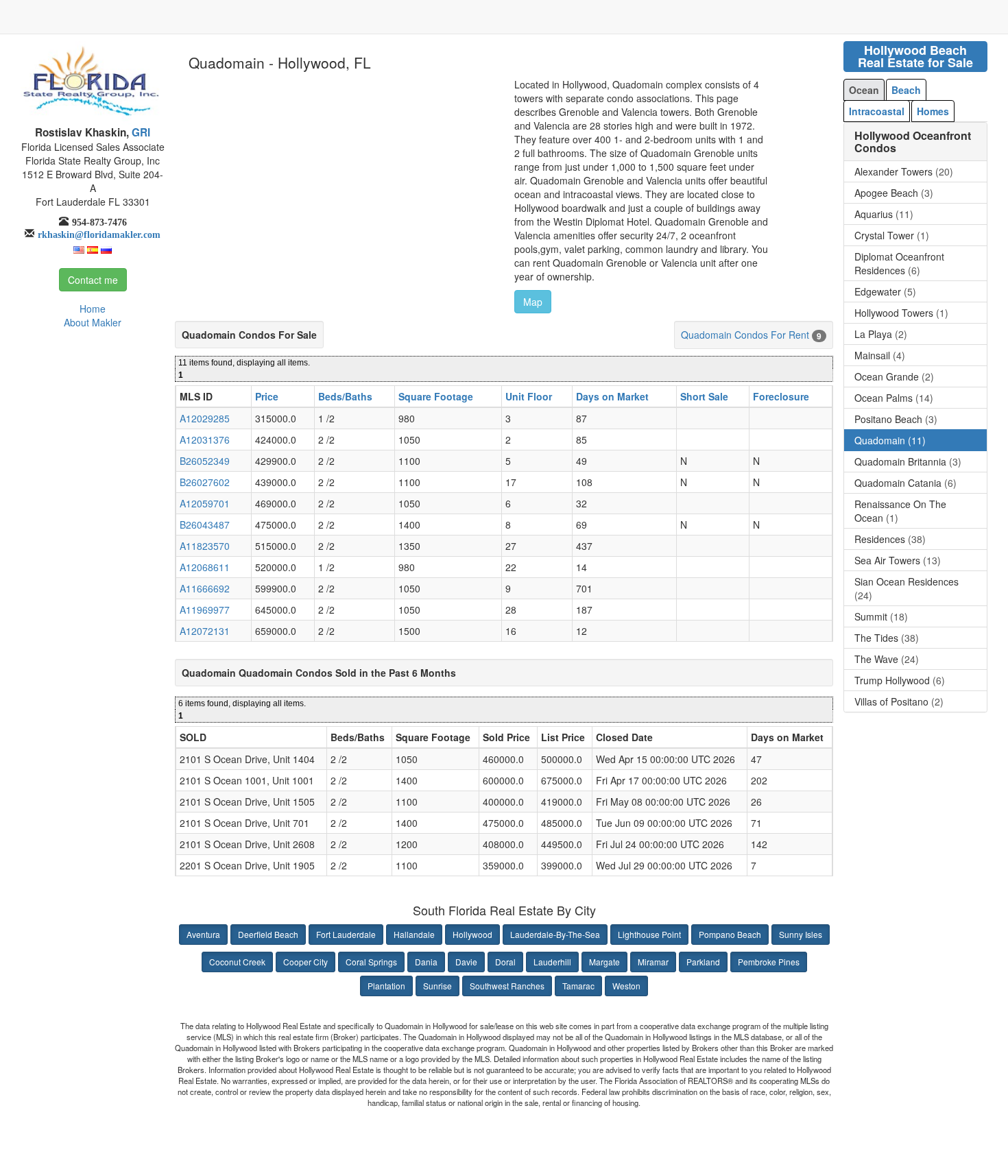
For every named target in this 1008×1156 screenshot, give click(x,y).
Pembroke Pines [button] (769, 961)
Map (532, 302)
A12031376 (205, 439)
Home (93, 308)
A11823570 (205, 546)
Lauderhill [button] (552, 961)
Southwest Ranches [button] (507, 985)
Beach (906, 90)
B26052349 (205, 461)
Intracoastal (876, 111)
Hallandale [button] (414, 934)
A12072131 (205, 631)
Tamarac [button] (578, 985)
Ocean (864, 90)
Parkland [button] (703, 961)
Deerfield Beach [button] (268, 934)
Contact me (93, 280)
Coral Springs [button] (371, 961)
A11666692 (205, 588)
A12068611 (205, 567)
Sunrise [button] (437, 985)
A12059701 (205, 503)
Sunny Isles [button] (800, 934)
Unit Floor (528, 396)
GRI (139, 132)
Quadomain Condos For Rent (745, 334)
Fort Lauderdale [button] (346, 934)
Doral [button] (505, 961)
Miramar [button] (653, 961)
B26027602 (205, 482)
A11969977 (205, 609)
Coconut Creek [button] (237, 961)
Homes (933, 111)
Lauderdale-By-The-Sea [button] (555, 934)
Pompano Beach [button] (730, 934)
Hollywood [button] (472, 934)
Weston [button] (626, 985)
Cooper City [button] (305, 961)
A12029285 (205, 418)
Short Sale (704, 396)
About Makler (92, 322)
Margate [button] (604, 961)
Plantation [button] (386, 985)
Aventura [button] (203, 934)
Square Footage (435, 396)
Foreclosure (781, 396)
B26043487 (205, 524)
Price (266, 396)
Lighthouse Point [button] (649, 934)
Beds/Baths (345, 396)
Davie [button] (466, 961)
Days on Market (612, 396)
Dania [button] (426, 961)
